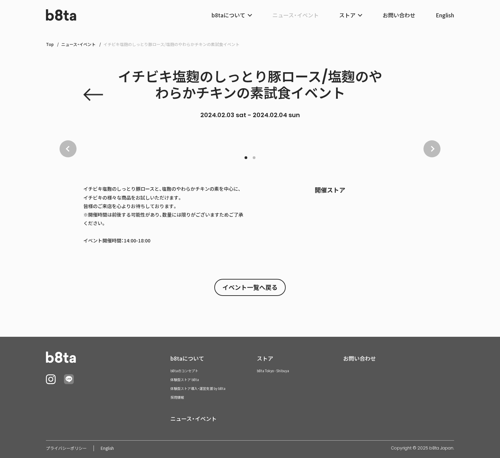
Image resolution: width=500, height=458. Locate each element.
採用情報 (177, 397)
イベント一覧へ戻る (250, 287)
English (445, 15)
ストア (265, 358)
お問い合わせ (399, 15)
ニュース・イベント (295, 15)
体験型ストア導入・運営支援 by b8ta (198, 388)
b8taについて (187, 358)
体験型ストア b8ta (184, 379)
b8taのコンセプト (184, 370)
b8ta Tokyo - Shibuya (273, 370)
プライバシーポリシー (66, 448)
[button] (246, 157)
